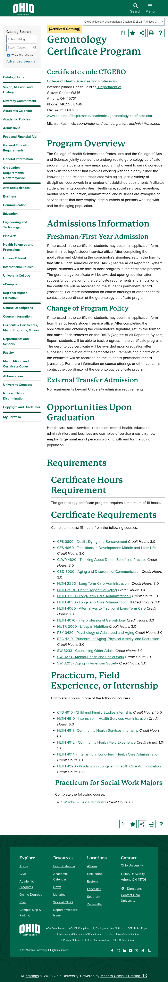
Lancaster (94, 889)
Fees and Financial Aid (19, 136)
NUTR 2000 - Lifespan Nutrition (82, 626)
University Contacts (17, 384)
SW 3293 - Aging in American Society (87, 663)
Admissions (11, 128)
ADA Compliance (55, 928)
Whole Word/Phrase (22, 55)
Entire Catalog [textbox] (16, 39)
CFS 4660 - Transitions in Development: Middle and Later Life (106, 547)
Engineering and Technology (15, 225)
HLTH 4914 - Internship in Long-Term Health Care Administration (108, 754)
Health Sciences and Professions (18, 247)
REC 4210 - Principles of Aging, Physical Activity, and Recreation (108, 638)
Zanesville (94, 904)
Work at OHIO (63, 902)
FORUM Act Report (138, 928)
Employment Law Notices (109, 928)
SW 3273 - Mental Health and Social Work (90, 656)
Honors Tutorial (14, 258)
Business (10, 196)
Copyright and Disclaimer (21, 407)
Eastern (92, 881)
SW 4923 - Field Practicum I (83, 802)
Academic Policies (16, 119)
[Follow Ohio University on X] (136, 950)
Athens (92, 866)
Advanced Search (20, 61)
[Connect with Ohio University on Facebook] (112, 950)
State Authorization (98, 940)
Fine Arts (9, 235)
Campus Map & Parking (30, 912)
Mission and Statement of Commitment (80, 934)
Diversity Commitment (19, 100)
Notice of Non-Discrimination (13, 396)
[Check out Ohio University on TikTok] (142, 950)
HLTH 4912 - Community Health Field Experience (96, 742)
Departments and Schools (16, 341)
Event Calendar (64, 866)
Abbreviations (13, 376)
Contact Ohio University (130, 898)
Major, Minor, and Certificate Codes (16, 364)
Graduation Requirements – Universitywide (14, 172)
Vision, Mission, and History (18, 90)
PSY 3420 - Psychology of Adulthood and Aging (95, 632)
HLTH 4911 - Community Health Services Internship (97, 730)
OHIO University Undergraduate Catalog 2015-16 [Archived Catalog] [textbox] (122, 21)
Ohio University (38, 950)
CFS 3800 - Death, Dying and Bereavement (92, 541)
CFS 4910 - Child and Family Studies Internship (94, 712)
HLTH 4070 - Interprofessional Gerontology (91, 620)
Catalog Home (13, 77)
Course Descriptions (18, 307)
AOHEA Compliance (80, 928)
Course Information (17, 316)
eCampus (10, 284)
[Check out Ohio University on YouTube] (130, 950)
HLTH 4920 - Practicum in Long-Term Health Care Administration (109, 766)
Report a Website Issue (65, 912)
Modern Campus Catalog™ (121, 975)
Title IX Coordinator (124, 940)
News (57, 887)
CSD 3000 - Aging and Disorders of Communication (99, 571)
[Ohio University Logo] (23, 13)
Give (22, 873)
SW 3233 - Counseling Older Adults (85, 650)
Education (10, 213)
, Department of (108, 86)
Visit (22, 902)
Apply (23, 866)
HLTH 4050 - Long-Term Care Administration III (94, 602)
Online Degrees (30, 894)
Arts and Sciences (16, 187)
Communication (14, 205)
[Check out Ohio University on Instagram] (118, 950)
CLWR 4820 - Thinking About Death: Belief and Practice (101, 559)
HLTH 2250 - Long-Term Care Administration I (94, 583)
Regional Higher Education (15, 295)
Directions (134, 888)
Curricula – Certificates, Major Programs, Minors (21, 328)
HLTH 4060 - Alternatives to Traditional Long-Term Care (101, 608)
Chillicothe (95, 873)
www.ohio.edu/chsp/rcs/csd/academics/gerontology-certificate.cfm (99, 115)
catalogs (32, 975)
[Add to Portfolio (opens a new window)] (132, 33)
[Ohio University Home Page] (29, 932)
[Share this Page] (142, 33)
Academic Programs (26, 884)
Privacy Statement (73, 940)
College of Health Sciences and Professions (82, 81)
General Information (18, 159)
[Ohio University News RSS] (149, 950)
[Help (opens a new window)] (161, 33)
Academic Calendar (17, 110)
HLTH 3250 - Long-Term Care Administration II (94, 595)
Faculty (8, 352)
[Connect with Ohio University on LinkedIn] (124, 950)
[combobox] (124, 21)
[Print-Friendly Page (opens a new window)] (151, 33)
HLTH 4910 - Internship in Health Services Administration (102, 718)
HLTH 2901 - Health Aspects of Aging (87, 589)
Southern (93, 896)
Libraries (59, 894)
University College (16, 275)
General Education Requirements (16, 148)
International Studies (18, 267)
